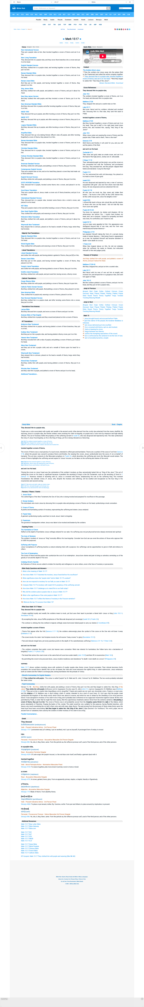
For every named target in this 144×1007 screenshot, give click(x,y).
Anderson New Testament (30, 324)
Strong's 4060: (26, 804)
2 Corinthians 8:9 (103, 623)
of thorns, (90, 79)
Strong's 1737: (26, 730)
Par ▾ (34, 47)
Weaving (92, 298)
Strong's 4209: (26, 754)
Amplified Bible (26, 133)
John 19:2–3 (118, 613)
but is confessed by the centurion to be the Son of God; (104, 336)
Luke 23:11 (86, 107)
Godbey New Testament (29, 332)
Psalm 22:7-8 (87, 190)
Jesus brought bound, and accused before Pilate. (101, 318)
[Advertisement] (72, 409)
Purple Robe (27, 514)
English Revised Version (29, 177)
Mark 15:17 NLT (26, 834)
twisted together (116, 76)
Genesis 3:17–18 (52, 631)
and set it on (98, 79)
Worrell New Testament (29, 361)
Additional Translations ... (29, 374)
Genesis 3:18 (87, 141)
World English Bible (27, 244)
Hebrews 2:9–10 (96, 641)
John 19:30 (82, 655)
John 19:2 (86, 94)
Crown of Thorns (28, 507)
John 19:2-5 (87, 280)
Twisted (120, 296)
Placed (96, 293)
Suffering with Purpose (29, 545)
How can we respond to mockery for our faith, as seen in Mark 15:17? (46, 581)
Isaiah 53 (76, 436)
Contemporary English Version (31, 169)
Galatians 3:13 (26, 633)
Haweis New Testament (29, 338)
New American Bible (28, 292)
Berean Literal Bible (27, 81)
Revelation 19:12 (89, 637)
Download (119, 83)
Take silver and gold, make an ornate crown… (36, 484)
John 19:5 (86, 133)
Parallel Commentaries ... (29, 714)
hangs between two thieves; (94, 331)
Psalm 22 (68, 456)
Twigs (114, 296)
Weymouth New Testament (30, 225)
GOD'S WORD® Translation (30, 182)
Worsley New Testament (29, 368)
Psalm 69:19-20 (88, 210)
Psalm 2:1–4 (32, 651)
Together (108, 296)
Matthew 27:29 (88, 121)
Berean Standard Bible (28, 73)
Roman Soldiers (28, 501)
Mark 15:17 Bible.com (28, 828)
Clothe (101, 291)
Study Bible (26, 424)
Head (91, 293)
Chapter (119, 424)
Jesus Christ (27, 495)
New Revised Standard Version (31, 298)
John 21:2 (85, 689)
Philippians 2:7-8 (88, 232)
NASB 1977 (25, 117)
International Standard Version (31, 198)
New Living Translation (29, 58)
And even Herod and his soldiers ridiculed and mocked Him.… (40, 444)
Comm (77, 43)
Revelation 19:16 (27, 615)
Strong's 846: (25, 742)
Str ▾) (37, 47)
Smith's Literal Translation (29, 272)
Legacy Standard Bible (28, 125)
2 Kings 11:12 (87, 160)
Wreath (97, 298)
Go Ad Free (4, 999)
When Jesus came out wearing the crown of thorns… (38, 463)
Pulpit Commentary (28, 684)
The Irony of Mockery (28, 536)
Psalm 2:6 (94, 619)
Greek (83, 43)
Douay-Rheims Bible (28, 281)
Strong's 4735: (26, 779)
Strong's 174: (25, 792)
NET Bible (24, 206)
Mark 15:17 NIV (26, 832)
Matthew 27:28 (88, 102)
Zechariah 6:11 (88, 152)
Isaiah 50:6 (86, 200)
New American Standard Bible (31, 104)
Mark (18, 29)
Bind (90, 291)
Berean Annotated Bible (29, 140)
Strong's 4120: (26, 767)
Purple (120, 293)
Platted (114, 293)
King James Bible (27, 89)
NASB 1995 (25, 112)
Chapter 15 (24, 29)
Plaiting (108, 293)
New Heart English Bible (29, 211)
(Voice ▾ (94, 47)
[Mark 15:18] (141, 452)
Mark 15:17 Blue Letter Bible (31, 824)
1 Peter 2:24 (107, 641)
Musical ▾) (99, 47)
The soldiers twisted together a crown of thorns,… (37, 441)
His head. (107, 79)
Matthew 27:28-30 (89, 264)
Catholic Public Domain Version (32, 287)
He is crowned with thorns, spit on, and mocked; (101, 327)
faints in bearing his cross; (94, 329)
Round (90, 296)
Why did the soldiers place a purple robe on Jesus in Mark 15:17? (45, 592)
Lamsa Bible (25, 309)
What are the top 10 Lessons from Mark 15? (39, 602)
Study (72, 43)
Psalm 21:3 (87, 172)
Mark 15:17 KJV (26, 841)
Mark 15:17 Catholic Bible (29, 853)
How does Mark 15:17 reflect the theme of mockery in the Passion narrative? (49, 599)
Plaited (102, 293)
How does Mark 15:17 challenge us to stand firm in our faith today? (45, 588)
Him (96, 76)
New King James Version (29, 96)
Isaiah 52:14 (87, 222)
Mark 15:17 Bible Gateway (30, 826)
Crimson (114, 291)
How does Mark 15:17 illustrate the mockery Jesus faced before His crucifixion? (50, 575)
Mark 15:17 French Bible (29, 851)
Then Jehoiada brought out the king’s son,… (35, 486)
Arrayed (85, 291)
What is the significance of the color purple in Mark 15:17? (42, 595)
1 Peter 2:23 (87, 244)
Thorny (101, 296)
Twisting (86, 298)
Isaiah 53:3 (86, 180)
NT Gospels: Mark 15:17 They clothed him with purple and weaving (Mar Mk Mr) (48, 856)
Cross (66, 43)
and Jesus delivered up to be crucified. (98, 325)
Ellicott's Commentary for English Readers (36, 675)
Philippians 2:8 (110, 659)
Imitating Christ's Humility (29, 562)
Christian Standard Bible (29, 148)
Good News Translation (29, 190)
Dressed (86, 293)
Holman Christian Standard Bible (32, 156)
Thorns (95, 296)
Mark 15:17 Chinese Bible (30, 848)
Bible (15, 29)
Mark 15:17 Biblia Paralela (30, 846)
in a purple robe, (104, 76)
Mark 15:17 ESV (26, 836)
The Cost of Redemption (29, 553)
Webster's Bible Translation (30, 217)
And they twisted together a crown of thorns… (36, 461)
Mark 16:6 (109, 655)
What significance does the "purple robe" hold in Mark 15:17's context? (47, 578)
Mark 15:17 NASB (27, 839)
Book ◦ (114, 424)
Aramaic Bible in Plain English (31, 315)
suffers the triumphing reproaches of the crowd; (101, 334)
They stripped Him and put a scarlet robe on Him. (37, 443)
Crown (121, 291)
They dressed (89, 76)
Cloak (96, 291)
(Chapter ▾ (29, 47)
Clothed (107, 291)
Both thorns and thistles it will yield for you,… (35, 465)
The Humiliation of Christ (29, 530)
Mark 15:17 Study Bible (29, 844)
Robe (84, 296)
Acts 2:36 (40, 651)
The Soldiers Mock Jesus (91, 70)
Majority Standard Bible (29, 236)
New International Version (30, 50)
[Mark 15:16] (2, 452)
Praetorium (26, 520)
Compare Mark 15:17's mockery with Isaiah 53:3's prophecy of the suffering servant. (51, 585)
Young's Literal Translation (30, 266)
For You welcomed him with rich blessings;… (35, 487)
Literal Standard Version (29, 253)
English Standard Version (29, 65)
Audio (61, 43)
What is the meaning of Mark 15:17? (35, 571)
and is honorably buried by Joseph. (97, 338)
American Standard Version (30, 164)
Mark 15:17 (25, 667)
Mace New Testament (28, 345)
